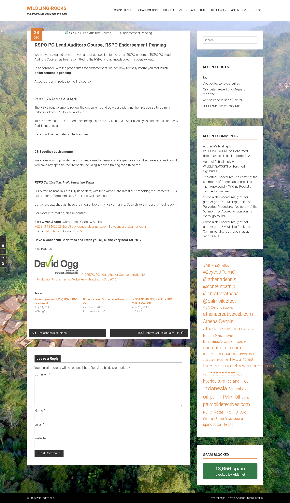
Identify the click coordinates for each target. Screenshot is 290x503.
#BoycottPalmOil (220, 272)
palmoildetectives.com (226, 404)
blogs (259, 10)
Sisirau (240, 418)
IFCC (245, 381)
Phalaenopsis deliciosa (52, 332)
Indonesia (215, 388)
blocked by (235, 472)
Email (39, 424)
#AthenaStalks (216, 265)
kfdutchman (53, 231)
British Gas (212, 335)
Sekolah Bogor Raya (217, 419)
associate (198, 10)
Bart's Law (249, 329)
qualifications (148, 10)
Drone (220, 360)
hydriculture (214, 381)
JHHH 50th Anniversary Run (221, 106)
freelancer (218, 10)
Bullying (229, 336)
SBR (243, 412)
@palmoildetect (219, 301)
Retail (219, 412)
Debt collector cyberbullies (221, 83)
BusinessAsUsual (218, 341)
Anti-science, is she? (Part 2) (222, 100)
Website (40, 438)
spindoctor (212, 424)
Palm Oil (231, 397)
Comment (43, 374)
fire (226, 359)
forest (248, 359)
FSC (205, 374)
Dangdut (232, 354)
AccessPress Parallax (249, 497)
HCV (239, 374)
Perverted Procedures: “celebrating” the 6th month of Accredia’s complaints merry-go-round (230, 211)
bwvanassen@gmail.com (128, 226)
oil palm (212, 397)
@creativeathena (221, 293)
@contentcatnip (219, 286)
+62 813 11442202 (48, 226)
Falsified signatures (216, 191)
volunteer (238, 10)
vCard (81, 231)
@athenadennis (219, 279)
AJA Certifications (218, 307)
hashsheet (222, 373)
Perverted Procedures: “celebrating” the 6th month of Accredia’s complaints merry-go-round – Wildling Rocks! (230, 181)
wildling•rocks (46, 8)
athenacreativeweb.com (228, 314)
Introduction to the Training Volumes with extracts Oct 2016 (76, 279)
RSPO (231, 412)
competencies (124, 10)
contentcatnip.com (222, 347)
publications (172, 10)
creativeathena (214, 354)
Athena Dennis (218, 321)
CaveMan (241, 341)
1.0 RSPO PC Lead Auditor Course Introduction (114, 275)
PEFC (207, 412)
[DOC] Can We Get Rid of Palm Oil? (158, 332)
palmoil (246, 397)
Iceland (233, 381)
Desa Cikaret (209, 360)
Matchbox (237, 389)
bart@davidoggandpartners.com (86, 226)
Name (40, 411)
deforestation (246, 353)
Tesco (228, 424)
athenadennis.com (222, 329)
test (205, 77)
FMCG (235, 359)
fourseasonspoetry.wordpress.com (238, 366)
